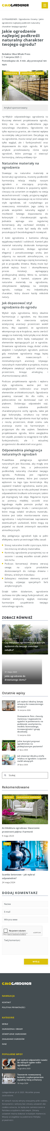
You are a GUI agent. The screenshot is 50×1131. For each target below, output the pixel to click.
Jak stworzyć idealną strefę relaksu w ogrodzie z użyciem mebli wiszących (31, 758)
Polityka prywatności (13, 1007)
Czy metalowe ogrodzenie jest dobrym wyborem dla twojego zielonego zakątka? (25, 646)
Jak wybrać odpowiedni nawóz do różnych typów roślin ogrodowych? (32, 1062)
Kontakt (6, 1002)
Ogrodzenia (11, 73)
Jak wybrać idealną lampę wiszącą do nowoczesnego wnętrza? (30, 704)
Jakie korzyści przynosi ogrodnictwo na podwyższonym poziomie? (30, 744)
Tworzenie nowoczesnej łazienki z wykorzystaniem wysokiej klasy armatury (30, 1077)
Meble (5, 1024)
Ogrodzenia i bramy (32, 73)
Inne (4, 1044)
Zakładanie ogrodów (13, 1039)
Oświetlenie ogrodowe (14, 1034)
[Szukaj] (5, 775)
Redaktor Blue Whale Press (16, 54)
